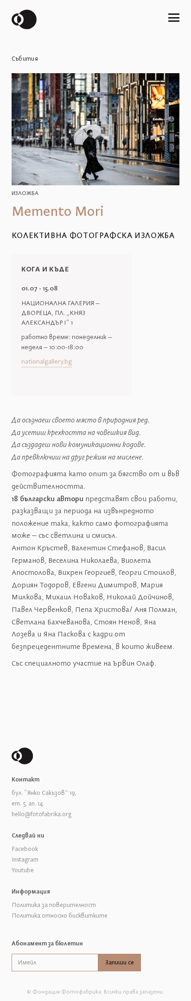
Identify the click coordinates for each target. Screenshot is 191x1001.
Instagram (25, 859)
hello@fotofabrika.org (41, 814)
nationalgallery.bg (46, 362)
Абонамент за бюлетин (47, 943)
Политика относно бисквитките (60, 915)
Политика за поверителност (54, 905)
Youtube (23, 870)
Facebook (25, 849)
